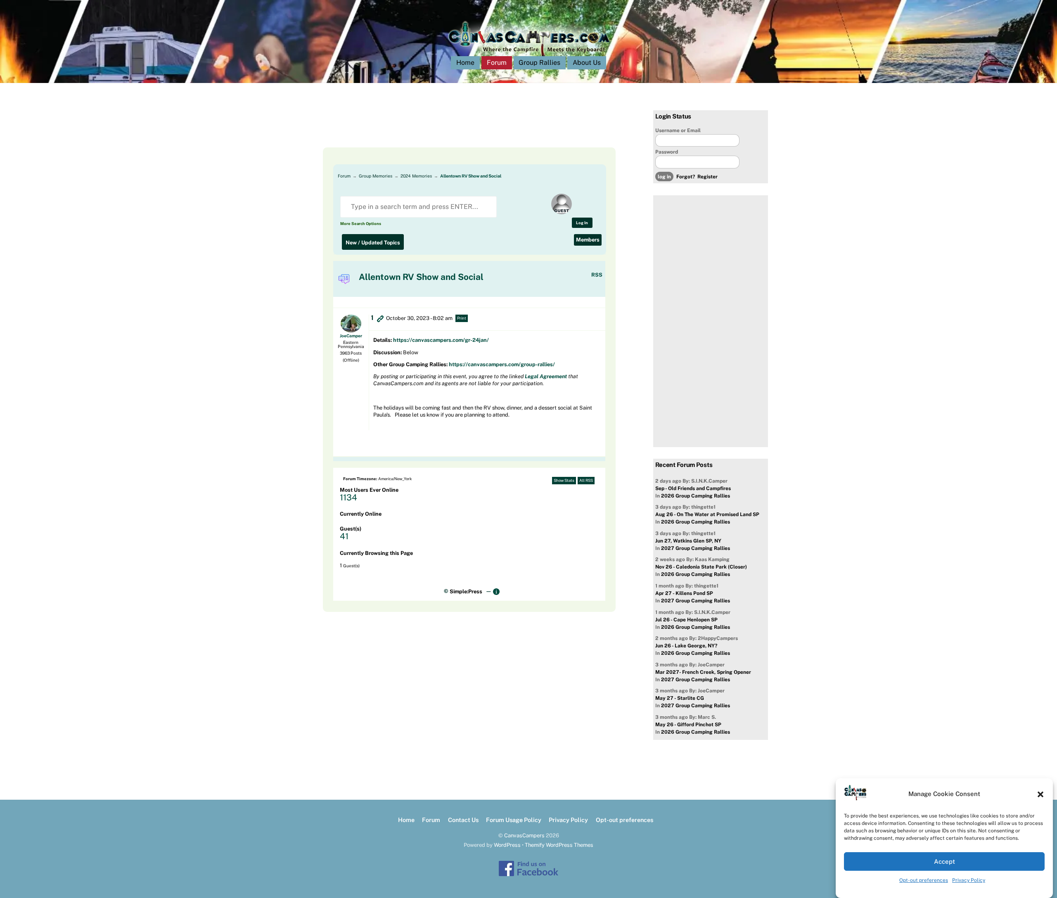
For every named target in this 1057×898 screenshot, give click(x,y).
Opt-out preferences (923, 880)
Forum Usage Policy (513, 819)
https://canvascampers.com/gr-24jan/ (441, 340)
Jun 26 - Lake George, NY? (686, 646)
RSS (596, 275)
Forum (497, 62)
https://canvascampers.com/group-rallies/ (502, 364)
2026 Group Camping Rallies (695, 496)
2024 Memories (416, 175)
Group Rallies (539, 62)
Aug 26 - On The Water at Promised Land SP (707, 514)
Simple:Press (466, 591)
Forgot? (685, 177)
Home (465, 62)
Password (666, 152)
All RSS (586, 480)
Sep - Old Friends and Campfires (693, 488)
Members (588, 240)
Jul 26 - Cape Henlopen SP (686, 620)
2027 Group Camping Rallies (695, 548)
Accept (944, 861)
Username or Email (678, 130)
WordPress (507, 845)
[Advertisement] (459, 128)
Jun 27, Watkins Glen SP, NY (688, 541)
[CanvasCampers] (528, 54)
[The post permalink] (380, 318)
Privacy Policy (968, 880)
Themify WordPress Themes (559, 845)
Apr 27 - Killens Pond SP (684, 593)
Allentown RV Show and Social (470, 175)
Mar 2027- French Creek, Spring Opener (703, 672)
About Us (587, 62)
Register (707, 177)
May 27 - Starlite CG (679, 698)
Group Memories (375, 175)
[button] (1040, 794)
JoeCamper (351, 335)
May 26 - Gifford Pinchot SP (688, 724)
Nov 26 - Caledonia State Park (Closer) (701, 567)
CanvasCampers (524, 835)
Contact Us (463, 819)
